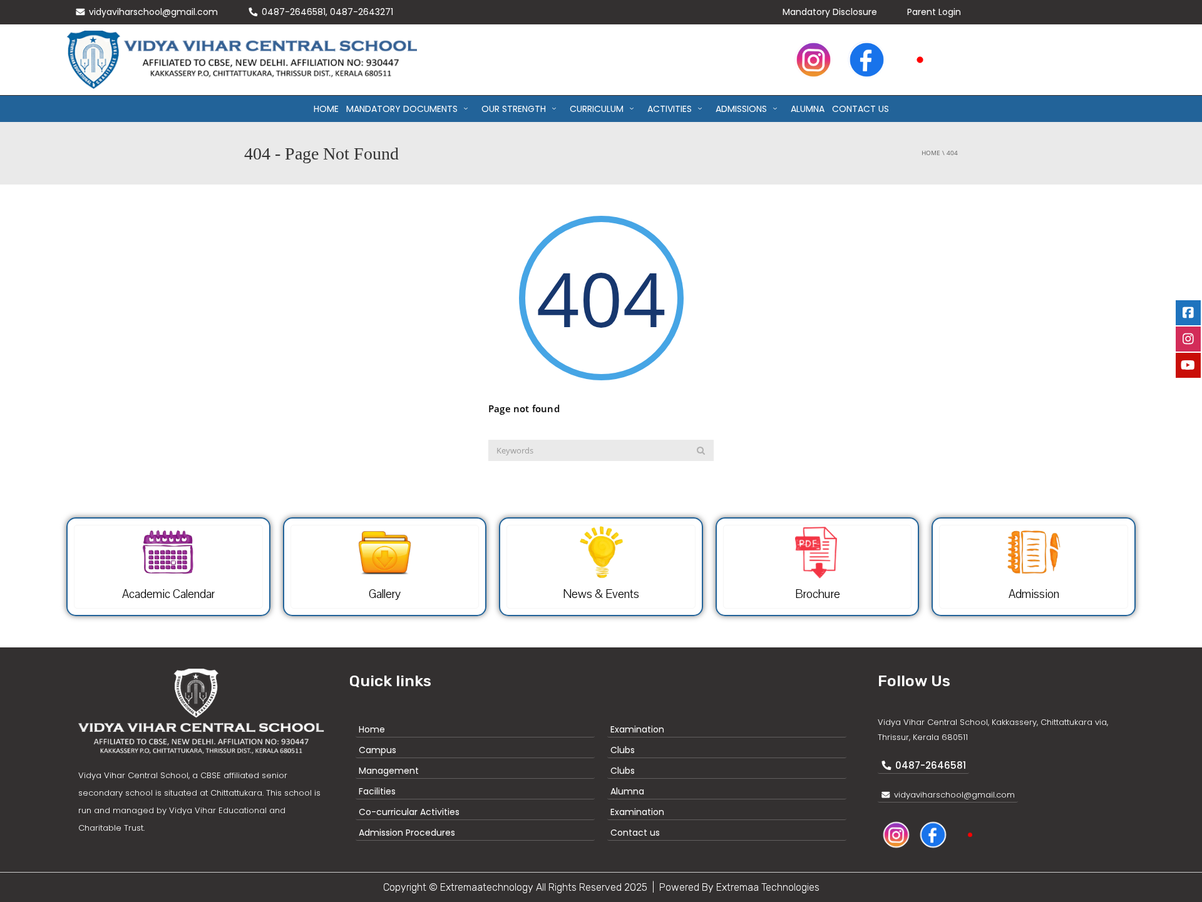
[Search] (701, 450)
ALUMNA (807, 109)
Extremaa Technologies (767, 887)
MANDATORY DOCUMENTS (402, 109)
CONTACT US (860, 109)
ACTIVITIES (669, 109)
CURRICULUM (597, 109)
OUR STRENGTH (513, 109)
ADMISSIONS (741, 109)
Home (326, 109)
